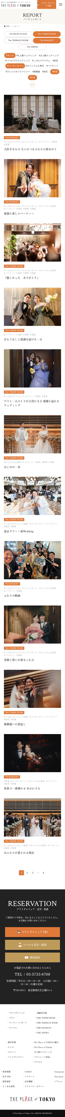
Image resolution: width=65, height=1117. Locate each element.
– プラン (11, 1018)
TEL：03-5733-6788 (32, 974)
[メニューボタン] (60, 4)
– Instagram (58, 1072)
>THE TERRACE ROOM (46, 1023)
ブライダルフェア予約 (48, 4)
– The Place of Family (42, 1047)
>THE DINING (42, 1033)
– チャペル (12, 1028)
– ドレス (10, 1047)
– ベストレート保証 (41, 1057)
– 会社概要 (28, 1081)
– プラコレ (58, 1081)
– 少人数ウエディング (42, 1052)
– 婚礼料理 (11, 1042)
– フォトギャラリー (15, 1057)
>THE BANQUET (43, 1028)
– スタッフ (11, 1052)
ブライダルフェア (17, 1013)
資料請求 (35, 957)
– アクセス (37, 1062)
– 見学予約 (6, 1077)
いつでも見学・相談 (35, 945)
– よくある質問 (8, 1086)
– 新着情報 (6, 1072)
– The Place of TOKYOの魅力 (45, 1042)
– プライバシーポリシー (34, 1086)
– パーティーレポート (17, 1023)
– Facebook (58, 1077)
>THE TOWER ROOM (45, 1018)
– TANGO (27, 1072)
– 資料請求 (6, 1081)
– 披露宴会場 (41, 1013)
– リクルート (29, 1077)
